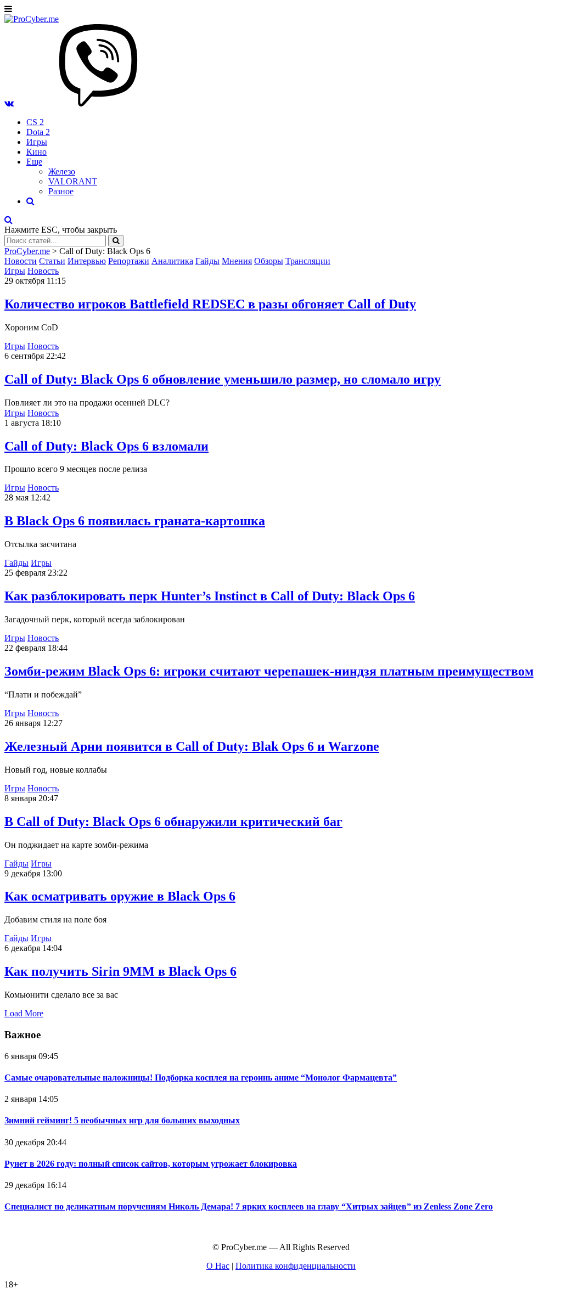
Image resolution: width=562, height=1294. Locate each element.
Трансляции (307, 261)
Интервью (87, 261)
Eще (34, 161)
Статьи (52, 261)
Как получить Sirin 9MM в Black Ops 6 (120, 971)
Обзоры (268, 261)
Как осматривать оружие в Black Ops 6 (119, 896)
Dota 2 (38, 132)
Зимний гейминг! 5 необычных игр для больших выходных (122, 1120)
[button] (9, 103)
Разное (61, 191)
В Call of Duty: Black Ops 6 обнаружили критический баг (173, 821)
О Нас (217, 1265)
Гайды (207, 261)
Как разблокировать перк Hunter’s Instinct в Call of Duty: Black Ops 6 (209, 596)
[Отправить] (115, 240)
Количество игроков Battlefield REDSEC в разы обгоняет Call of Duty (210, 304)
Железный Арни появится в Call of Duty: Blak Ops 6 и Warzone (191, 746)
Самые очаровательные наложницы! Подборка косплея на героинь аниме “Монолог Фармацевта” (200, 1077)
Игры (36, 142)
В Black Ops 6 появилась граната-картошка (134, 521)
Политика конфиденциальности (295, 1265)
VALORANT (72, 181)
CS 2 (35, 122)
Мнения (237, 261)
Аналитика (172, 261)
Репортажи (128, 261)
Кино (36, 151)
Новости (20, 261)
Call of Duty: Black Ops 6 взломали (106, 446)
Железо (61, 171)
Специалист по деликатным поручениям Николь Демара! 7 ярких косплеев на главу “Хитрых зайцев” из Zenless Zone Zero (248, 1206)
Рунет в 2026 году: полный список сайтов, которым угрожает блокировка (150, 1163)
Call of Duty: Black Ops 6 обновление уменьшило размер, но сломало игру (222, 379)
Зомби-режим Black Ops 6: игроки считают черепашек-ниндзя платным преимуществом (268, 671)
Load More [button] (23, 1013)
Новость (43, 270)
